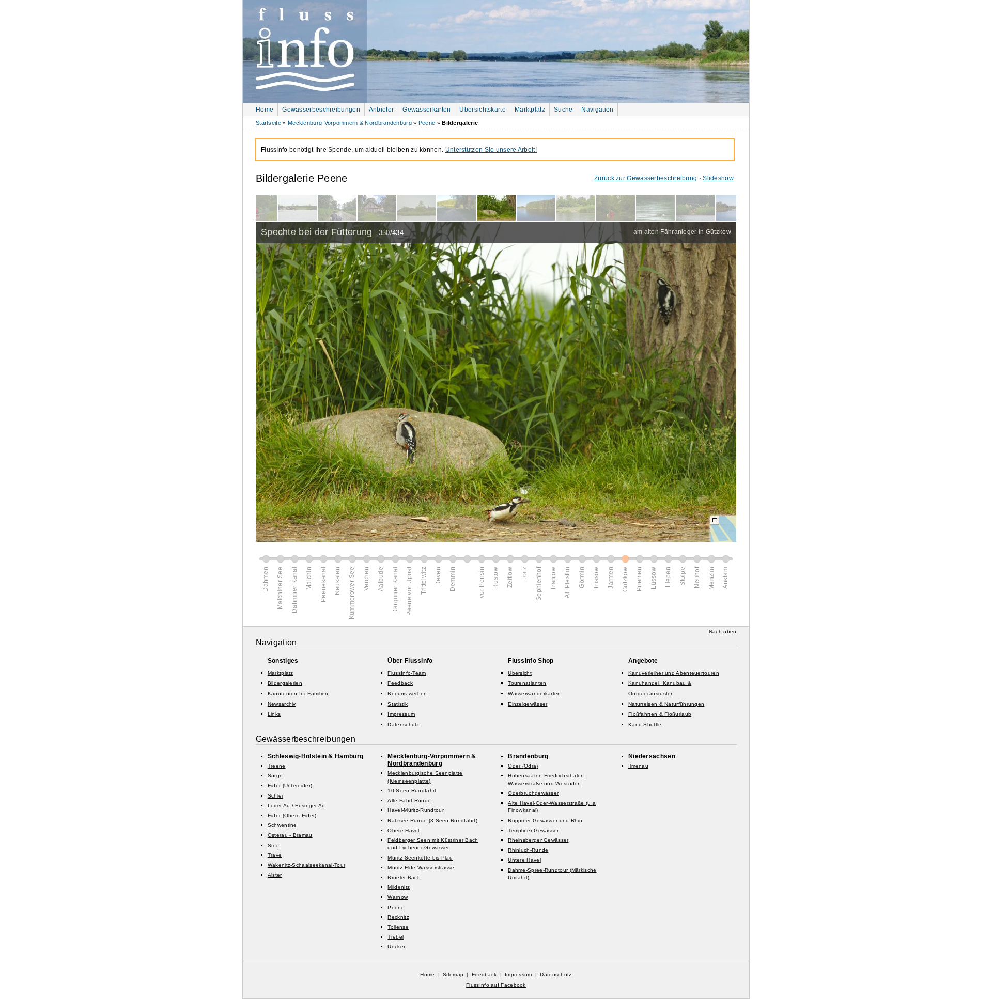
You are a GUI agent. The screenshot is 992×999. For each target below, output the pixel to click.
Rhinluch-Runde (528, 850)
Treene (277, 766)
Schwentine (282, 825)
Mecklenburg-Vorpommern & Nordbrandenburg (350, 123)
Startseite (268, 123)
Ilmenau (638, 766)
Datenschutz (403, 724)
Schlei (275, 796)
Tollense (398, 927)
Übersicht (520, 673)
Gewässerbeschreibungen (321, 109)
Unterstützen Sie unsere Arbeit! (491, 149)
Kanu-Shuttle (645, 724)
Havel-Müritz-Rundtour (415, 810)
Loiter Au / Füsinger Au (297, 805)
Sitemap (453, 974)
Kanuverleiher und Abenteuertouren (673, 673)
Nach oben (723, 631)
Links (274, 714)
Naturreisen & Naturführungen (666, 704)
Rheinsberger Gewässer (538, 840)
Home (264, 109)
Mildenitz (399, 887)
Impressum (401, 714)
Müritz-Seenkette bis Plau (420, 858)
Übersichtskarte (482, 109)
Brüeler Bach (404, 877)
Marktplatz (530, 109)
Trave (275, 855)
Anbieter (381, 109)
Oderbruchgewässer (533, 793)
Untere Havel (524, 860)
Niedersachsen (651, 756)
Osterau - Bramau (290, 835)
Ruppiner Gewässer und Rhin (545, 820)
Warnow (398, 897)
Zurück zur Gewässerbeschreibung (645, 178)
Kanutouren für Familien (298, 693)
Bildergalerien (285, 683)
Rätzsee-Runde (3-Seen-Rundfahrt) (432, 820)
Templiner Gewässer (533, 830)
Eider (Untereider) (290, 785)
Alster (275, 875)
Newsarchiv (282, 704)
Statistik (398, 704)
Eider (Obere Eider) (292, 815)
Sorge (275, 775)
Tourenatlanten (527, 683)
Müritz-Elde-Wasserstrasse (421, 867)
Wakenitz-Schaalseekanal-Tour (306, 865)
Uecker (396, 946)
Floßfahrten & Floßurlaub (659, 714)
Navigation (597, 109)
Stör (273, 845)
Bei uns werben (407, 693)
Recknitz (398, 917)
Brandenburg (528, 756)
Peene (427, 123)
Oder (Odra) (523, 766)
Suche (563, 109)
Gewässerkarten (426, 109)
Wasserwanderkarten (534, 693)
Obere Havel (403, 830)
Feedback (400, 683)
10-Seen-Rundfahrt (412, 790)
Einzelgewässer (527, 704)
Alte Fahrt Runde (409, 800)
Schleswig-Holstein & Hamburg (315, 756)
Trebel (396, 937)
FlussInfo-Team (407, 673)
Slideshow (718, 178)
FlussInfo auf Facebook (496, 985)
